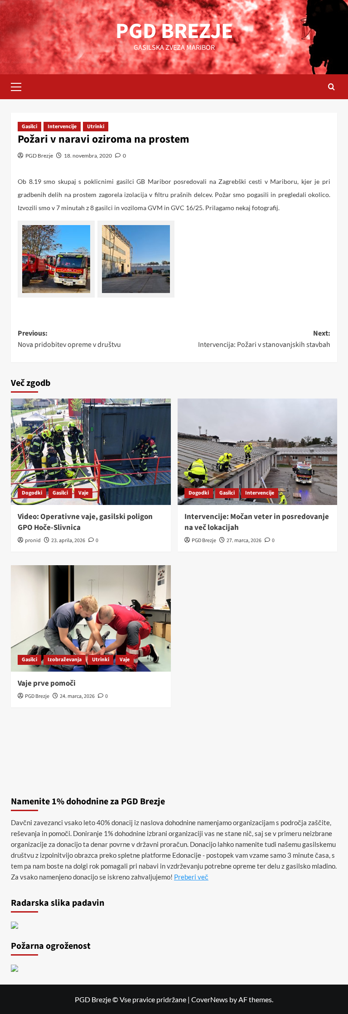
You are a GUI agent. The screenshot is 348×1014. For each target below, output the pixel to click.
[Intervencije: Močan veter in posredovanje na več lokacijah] (258, 452)
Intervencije (62, 126)
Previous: (69, 339)
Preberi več (191, 877)
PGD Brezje (39, 155)
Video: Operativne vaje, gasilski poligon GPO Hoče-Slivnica (85, 522)
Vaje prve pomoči (47, 683)
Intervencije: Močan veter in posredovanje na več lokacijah (256, 522)
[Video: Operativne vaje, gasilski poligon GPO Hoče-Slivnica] (91, 452)
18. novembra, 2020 (88, 155)
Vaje (83, 493)
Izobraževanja (65, 659)
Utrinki (95, 126)
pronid (33, 540)
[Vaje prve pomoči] (91, 618)
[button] (20, 85)
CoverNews (209, 999)
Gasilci (29, 126)
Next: (264, 339)
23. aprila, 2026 (68, 540)
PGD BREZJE (174, 31)
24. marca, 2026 (77, 696)
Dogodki (32, 493)
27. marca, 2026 (244, 540)
